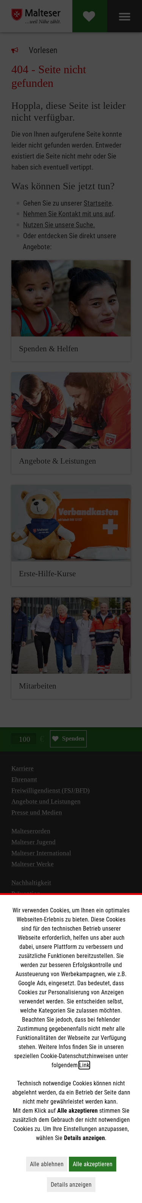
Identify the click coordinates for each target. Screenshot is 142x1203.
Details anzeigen (73, 1184)
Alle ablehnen (48, 1164)
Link (84, 1065)
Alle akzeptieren (94, 1164)
